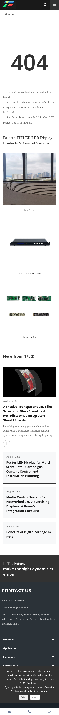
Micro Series (29, 337)
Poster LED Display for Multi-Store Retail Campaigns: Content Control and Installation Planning (28, 469)
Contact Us (16, 590)
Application (10, 648)
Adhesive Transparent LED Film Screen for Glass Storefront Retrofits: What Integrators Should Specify (27, 413)
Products (8, 639)
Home (11, 14)
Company (9, 656)
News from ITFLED (19, 356)
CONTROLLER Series (29, 273)
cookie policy (27, 691)
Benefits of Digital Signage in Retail (28, 534)
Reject (23, 697)
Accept (35, 697)
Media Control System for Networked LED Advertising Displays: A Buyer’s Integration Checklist (27, 504)
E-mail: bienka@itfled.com (15, 607)
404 (17, 14)
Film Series (29, 210)
